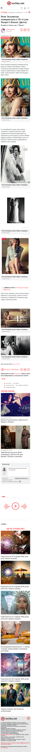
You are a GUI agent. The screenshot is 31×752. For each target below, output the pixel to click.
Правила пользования (6, 743)
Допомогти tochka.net (16, 12)
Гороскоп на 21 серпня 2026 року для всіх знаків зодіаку (15, 617)
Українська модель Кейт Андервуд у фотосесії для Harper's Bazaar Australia (12, 454)
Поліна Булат (10, 29)
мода (17, 383)
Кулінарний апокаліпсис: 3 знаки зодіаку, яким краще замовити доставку (15, 649)
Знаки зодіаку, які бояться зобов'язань (12, 710)
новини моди (10, 387)
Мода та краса (6, 37)
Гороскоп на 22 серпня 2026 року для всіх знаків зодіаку (15, 587)
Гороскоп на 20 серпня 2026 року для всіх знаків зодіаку (15, 680)
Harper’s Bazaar (23, 385)
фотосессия (10, 385)
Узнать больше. (4, 747)
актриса (8, 383)
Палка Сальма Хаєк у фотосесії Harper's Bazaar (14, 421)
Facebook (17, 373)
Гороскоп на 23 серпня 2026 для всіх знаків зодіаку (14, 557)
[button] (25, 8)
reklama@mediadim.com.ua (7, 734)
